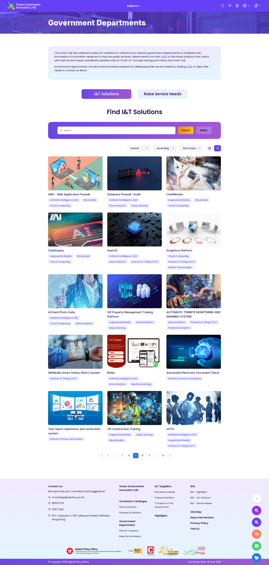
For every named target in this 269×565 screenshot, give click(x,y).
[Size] (258, 5)
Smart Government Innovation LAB (131, 488)
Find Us (194, 529)
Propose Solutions (164, 497)
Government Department (127, 523)
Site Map (195, 512)
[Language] (246, 5)
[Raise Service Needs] (256, 534)
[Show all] (256, 498)
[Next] (170, 455)
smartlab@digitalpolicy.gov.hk (68, 497)
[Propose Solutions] (256, 522)
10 (143, 455)
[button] (237, 6)
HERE (164, 56)
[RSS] (230, 5)
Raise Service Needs (162, 94)
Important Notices (202, 517)
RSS (192, 486)
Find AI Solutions (128, 507)
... (115, 455)
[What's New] (256, 558)
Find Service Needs (165, 492)
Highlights (161, 515)
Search (185, 130)
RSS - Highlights (198, 492)
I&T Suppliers (163, 486)
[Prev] (101, 455)
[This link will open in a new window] (94, 551)
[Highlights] (256, 546)
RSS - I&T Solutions (200, 497)
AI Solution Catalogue (133, 501)
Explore (132, 6)
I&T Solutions (106, 94)
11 (149, 455)
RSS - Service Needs (201, 503)
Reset (203, 130)
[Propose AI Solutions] (256, 510)
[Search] (222, 5)
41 (163, 455)
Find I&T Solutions (128, 530)
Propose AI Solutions (130, 512)
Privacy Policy (199, 523)
